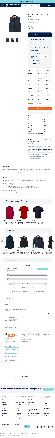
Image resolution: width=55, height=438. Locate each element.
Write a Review (42, 269)
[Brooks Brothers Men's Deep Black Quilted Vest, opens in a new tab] (6, 334)
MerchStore (19, 404)
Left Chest (35, 50)
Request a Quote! (39, 133)
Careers (4, 402)
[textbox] (27, 373)
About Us (4, 399)
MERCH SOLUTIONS (21, 396)
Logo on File (36, 60)
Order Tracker (47, 405)
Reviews (4, 415)
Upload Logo (36, 56)
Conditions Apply (48, 139)
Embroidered (36, 42)
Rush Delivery (31, 144)
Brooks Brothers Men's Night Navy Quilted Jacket (38, 253)
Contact (43, 5)
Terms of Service (10, 433)
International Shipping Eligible (33, 410)
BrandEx (18, 410)
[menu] (7, 408)
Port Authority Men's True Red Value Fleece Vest (9, 223)
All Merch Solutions (19, 417)
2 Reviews (37, 19)
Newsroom (5, 413)
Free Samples (47, 408)
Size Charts (47, 415)
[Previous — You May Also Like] (2, 241)
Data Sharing (22, 433)
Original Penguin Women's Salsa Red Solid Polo (23, 223)
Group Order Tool (20, 402)
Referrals (46, 410)
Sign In (48, 5)
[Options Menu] (48, 356)
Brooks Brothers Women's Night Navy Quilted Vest (9, 253)
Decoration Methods (33, 407)
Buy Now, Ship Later (19, 408)
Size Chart (30, 103)
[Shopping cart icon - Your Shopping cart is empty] (52, 7)
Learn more (25, 376)
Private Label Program (19, 414)
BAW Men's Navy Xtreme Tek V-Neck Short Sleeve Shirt (37, 224)
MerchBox (18, 399)
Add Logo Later (36, 63)
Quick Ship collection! (35, 158)
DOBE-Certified (6, 410)
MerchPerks (47, 413)
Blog (29, 404)
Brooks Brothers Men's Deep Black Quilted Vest (23, 253)
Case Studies (31, 402)
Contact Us (47, 403)
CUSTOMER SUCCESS (46, 397)
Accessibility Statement (31, 433)
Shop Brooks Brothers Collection (34, 12)
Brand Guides (31, 399)
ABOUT (4, 396)
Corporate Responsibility (6, 405)
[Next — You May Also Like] (52, 241)
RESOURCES (31, 396)
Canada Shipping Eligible (34, 413)
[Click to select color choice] (29, 28)
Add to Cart (40, 109)
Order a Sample (37, 44)
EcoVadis (4, 408)
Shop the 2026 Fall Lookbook (26, 1)
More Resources (32, 415)
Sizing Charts (3, 433)
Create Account (48, 389)
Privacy (17, 433)
